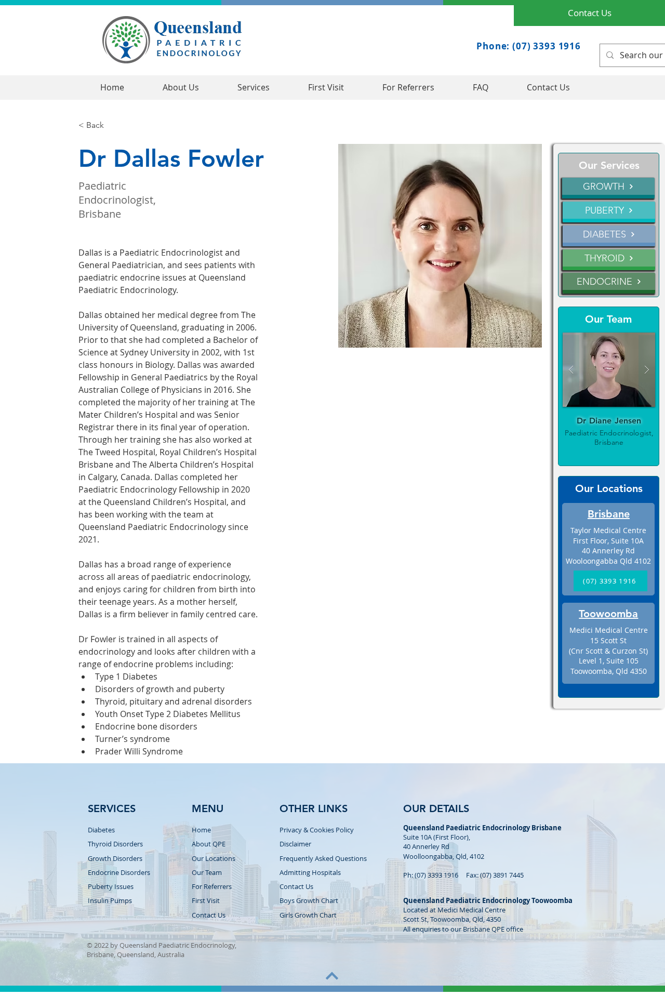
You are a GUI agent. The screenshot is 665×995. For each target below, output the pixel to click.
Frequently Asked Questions (323, 858)
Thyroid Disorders (115, 843)
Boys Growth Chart (309, 900)
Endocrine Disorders (119, 872)
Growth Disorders (115, 858)
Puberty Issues (111, 886)
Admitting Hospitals (310, 872)
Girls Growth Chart (308, 915)
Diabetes (101, 829)
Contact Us (296, 886)
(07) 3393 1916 (436, 875)
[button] (253, 87)
